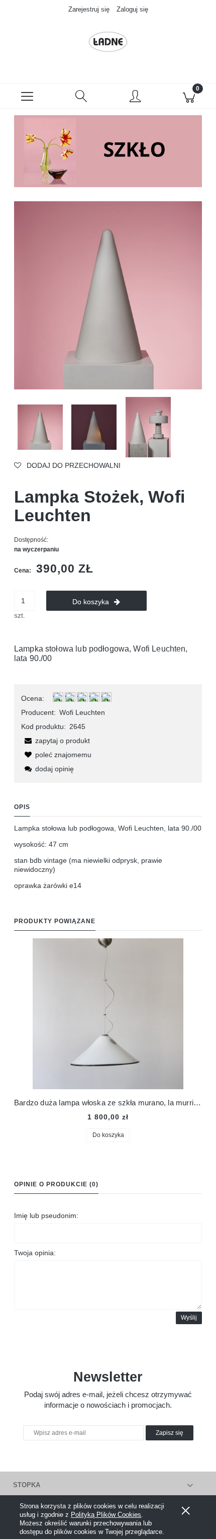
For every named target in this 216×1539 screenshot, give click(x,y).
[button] (27, 96)
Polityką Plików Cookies (106, 1514)
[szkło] (108, 150)
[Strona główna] (108, 42)
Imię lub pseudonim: (46, 1215)
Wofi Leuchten (82, 712)
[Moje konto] (135, 98)
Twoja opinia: (35, 1253)
